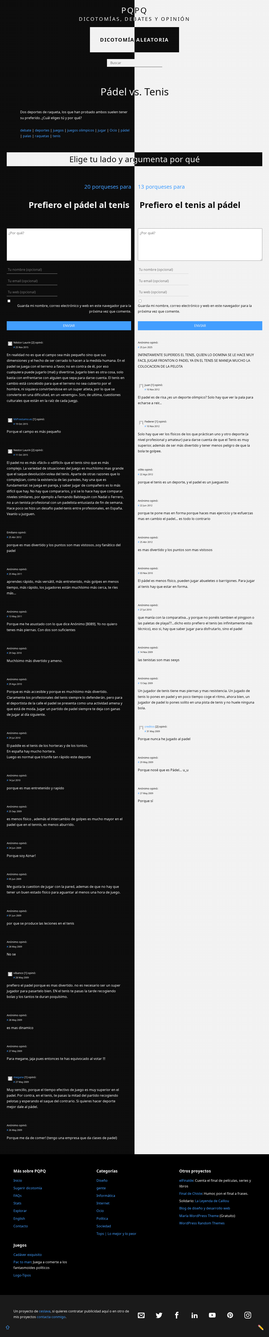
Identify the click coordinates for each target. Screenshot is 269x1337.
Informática (105, 1195)
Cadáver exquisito (27, 1254)
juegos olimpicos (80, 130)
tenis (57, 136)
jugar (102, 130)
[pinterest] (230, 1317)
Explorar (20, 1210)
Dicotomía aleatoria (134, 39)
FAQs (17, 1195)
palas (27, 136)
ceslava (44, 1311)
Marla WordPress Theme (199, 1215)
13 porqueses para (161, 186)
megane (18, 1077)
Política (102, 1218)
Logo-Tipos (22, 1275)
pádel (125, 130)
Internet (102, 1203)
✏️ (261, 1327)
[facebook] (176, 1317)
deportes (42, 130)
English (19, 1218)
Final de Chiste (190, 1193)
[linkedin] (194, 1317)
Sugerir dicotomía (27, 1188)
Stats (17, 1203)
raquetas (42, 136)
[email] (141, 1317)
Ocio (113, 130)
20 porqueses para (107, 186)
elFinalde (186, 1180)
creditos (150, 726)
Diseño (102, 1180)
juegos (58, 130)
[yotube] (212, 1317)
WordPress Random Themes (202, 1223)
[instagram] (247, 1317)
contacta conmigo (51, 1317)
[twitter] (159, 1317)
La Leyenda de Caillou (212, 1201)
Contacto (20, 1226)
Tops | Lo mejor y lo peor (116, 1233)
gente (101, 1188)
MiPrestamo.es (22, 419)
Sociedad (103, 1226)
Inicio (17, 1180)
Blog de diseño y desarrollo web (204, 1208)
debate (25, 130)
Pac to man (22, 1262)
